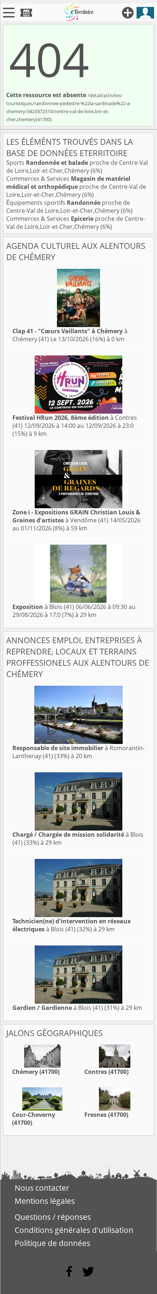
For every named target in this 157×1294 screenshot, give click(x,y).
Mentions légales (45, 1201)
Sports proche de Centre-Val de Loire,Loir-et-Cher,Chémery (77, 167)
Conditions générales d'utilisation (74, 1230)
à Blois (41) (43, 607)
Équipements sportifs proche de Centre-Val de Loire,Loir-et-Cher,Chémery (68, 207)
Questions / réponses (53, 1217)
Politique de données (52, 1243)
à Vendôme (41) (76, 516)
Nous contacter (42, 1188)
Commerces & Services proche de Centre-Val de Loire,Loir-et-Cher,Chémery (76, 187)
